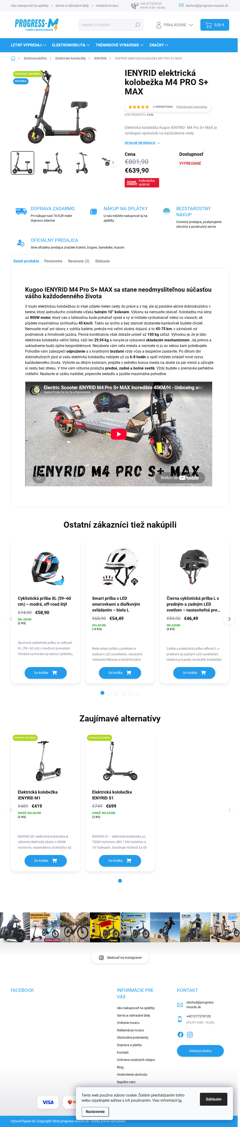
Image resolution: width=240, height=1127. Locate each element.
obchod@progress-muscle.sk (200, 1004)
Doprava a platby (129, 1045)
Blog (120, 1067)
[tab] (79, 261)
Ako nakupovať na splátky (30, 5)
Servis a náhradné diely (72, 5)
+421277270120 (198, 1016)
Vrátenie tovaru (107, 5)
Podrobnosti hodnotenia (191, 106)
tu (180, 1100)
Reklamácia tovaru (130, 1030)
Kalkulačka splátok (147, 182)
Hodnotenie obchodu (132, 1074)
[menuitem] (29, 45)
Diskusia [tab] (102, 261)
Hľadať (138, 25)
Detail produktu (200, 1051)
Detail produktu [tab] (26, 261)
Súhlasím (213, 1099)
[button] (102, 693)
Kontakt (123, 1052)
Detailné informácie (140, 143)
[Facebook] (180, 1033)
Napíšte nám (126, 1082)
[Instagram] (189, 1033)
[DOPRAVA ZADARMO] (45, 761)
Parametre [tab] (53, 261)
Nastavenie (95, 1111)
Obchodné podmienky (133, 1037)
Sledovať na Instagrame (124, 957)
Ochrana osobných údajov (136, 1060)
